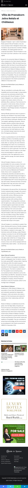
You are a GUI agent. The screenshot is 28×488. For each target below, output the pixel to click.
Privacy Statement (5, 461)
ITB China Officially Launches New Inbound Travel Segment (20, 364)
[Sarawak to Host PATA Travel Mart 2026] (21, 348)
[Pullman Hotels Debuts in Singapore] (7, 364)
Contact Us (4, 456)
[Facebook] (2, 331)
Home (4, 10)
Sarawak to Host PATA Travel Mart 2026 (19, 355)
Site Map (16, 461)
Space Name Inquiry (6, 463)
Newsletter (16, 456)
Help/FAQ (16, 459)
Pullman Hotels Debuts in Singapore (6, 370)
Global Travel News (11, 10)
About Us (3, 457)
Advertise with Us (18, 457)
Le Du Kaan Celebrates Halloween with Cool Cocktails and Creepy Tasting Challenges (7, 356)
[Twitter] (6, 331)
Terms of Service (5, 459)
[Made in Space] (7, 5)
